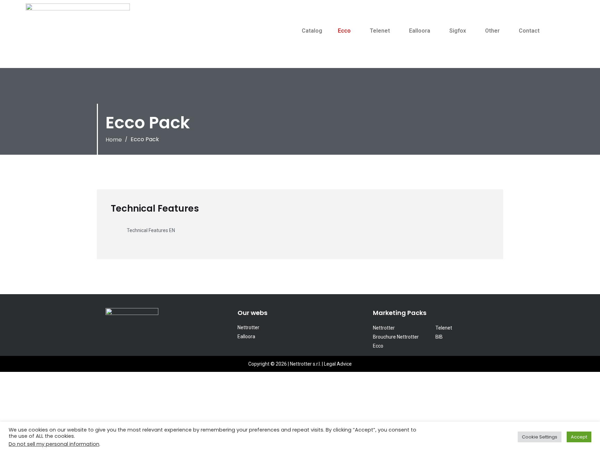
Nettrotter (248, 327)
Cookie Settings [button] (539, 437)
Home (114, 140)
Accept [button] (579, 437)
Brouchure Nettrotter (396, 337)
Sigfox (457, 30)
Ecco (344, 30)
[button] (346, 31)
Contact (529, 30)
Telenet (380, 30)
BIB (439, 337)
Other (492, 30)
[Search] (560, 43)
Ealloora (419, 30)
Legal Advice (338, 364)
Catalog (312, 30)
